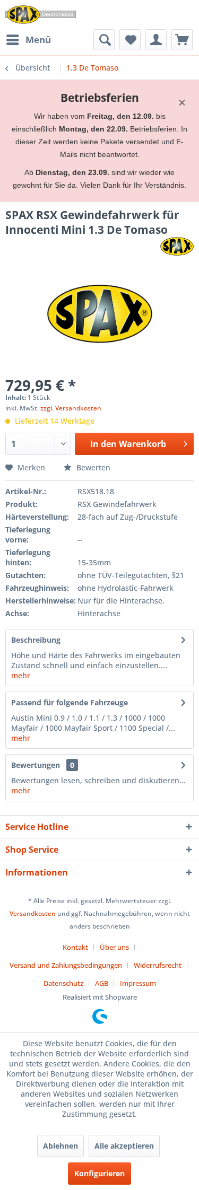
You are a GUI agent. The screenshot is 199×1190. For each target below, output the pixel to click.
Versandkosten (33, 913)
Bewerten (92, 467)
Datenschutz (63, 983)
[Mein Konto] (156, 39)
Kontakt (75, 947)
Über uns (114, 947)
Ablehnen (60, 1146)
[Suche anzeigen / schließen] (104, 39)
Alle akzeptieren (124, 1146)
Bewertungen (35, 765)
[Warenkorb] (182, 39)
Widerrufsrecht (157, 965)
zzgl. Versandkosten (70, 408)
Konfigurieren (99, 1173)
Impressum (138, 983)
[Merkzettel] (130, 39)
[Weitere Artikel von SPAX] (177, 246)
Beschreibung (35, 640)
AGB (101, 983)
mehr (20, 675)
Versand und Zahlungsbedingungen (66, 965)
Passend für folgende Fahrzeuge (69, 702)
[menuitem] (28, 39)
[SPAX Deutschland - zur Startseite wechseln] (40, 14)
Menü (38, 39)
